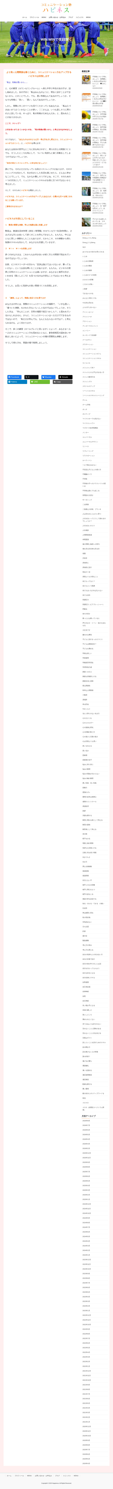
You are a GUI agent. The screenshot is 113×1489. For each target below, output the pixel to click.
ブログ (57, 1476)
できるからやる (88, 293)
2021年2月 (86, 1417)
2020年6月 (86, 1454)
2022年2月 (86, 1361)
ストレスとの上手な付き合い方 (93, 372)
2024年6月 (86, 1232)
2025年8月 (86, 1167)
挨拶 (84, 811)
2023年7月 (86, 1283)
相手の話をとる (88, 894)
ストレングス (87, 381)
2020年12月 (87, 1426)
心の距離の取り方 (89, 732)
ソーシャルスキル (89, 391)
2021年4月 (86, 1408)
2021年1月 (86, 1422)
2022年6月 (86, 1343)
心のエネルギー (88, 723)
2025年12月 (87, 1153)
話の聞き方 (86, 1047)
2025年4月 (86, 1185)
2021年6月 (86, 1399)
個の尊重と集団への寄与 (91, 544)
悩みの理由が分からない (91, 774)
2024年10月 (87, 1213)
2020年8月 (86, 1445)
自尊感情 (86, 982)
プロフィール (19, 1476)
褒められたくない (89, 1019)
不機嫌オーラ (87, 474)
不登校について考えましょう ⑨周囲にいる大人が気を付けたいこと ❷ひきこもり (99, 81)
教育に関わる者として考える (93, 820)
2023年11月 (87, 1264)
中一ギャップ (87, 500)
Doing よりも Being (89, 238)
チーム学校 (86, 405)
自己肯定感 (86, 987)
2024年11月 (87, 1209)
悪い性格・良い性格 (89, 783)
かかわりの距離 (88, 279)
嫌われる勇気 (87, 635)
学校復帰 (86, 658)
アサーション (87, 321)
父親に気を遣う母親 (89, 852)
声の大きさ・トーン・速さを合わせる (94, 624)
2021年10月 (87, 1380)
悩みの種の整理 (88, 778)
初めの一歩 (86, 572)
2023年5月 (86, 1292)
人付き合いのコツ (89, 525)
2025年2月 (86, 1195)
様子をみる (86, 838)
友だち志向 (86, 595)
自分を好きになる (89, 973)
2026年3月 (86, 1144)
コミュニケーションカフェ (92, 354)
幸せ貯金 (86, 704)
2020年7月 (86, 1449)
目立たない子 (87, 880)
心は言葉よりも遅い (89, 741)
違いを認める (87, 1070)
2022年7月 (86, 1338)
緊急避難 (86, 940)
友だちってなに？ (89, 581)
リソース (86, 446)
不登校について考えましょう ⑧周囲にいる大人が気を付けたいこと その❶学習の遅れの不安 (99, 98)
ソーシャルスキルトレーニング (93, 395)
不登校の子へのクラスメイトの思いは (94, 485)
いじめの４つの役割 (89, 275)
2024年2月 (86, 1250)
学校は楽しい (87, 653)
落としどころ (87, 1015)
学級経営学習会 (88, 662)
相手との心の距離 (89, 885)
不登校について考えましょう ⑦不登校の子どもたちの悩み (99, 114)
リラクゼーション (89, 455)
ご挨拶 (85, 289)
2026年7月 (86, 1125)
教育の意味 (86, 825)
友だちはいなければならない (93, 590)
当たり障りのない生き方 (91, 713)
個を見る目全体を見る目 (91, 549)
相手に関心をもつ (89, 889)
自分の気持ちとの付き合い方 (93, 954)
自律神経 (86, 991)
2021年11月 (87, 1375)
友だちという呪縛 (89, 586)
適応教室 (86, 1079)
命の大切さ (86, 614)
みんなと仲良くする (89, 298)
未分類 (85, 834)
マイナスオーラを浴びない (92, 419)
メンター (86, 432)
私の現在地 (86, 917)
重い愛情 (86, 1089)
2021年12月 (87, 1371)
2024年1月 (86, 1255)
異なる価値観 (87, 866)
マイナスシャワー (89, 423)
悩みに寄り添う (88, 764)
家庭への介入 (87, 672)
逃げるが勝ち (87, 1061)
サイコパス (86, 363)
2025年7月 (86, 1172)
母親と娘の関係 (88, 843)
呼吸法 (85, 609)
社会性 (85, 908)
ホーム (9, 1476)
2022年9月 (86, 1329)
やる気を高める (88, 303)
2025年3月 (86, 1190)
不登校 (85, 479)
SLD (84, 247)
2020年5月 (86, 1459)
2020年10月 (87, 1436)
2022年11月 (87, 1320)
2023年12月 (87, 1259)
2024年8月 (86, 1222)
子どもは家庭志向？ (89, 644)
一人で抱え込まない (89, 465)
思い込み (86, 750)
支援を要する (87, 815)
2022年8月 (86, 1334)
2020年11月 (87, 1431)
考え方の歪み (87, 945)
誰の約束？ (86, 1056)
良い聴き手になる (89, 1005)
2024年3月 (86, 1246)
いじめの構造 (87, 266)
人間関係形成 (87, 535)
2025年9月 (86, 1162)
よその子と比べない (89, 307)
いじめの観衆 (87, 270)
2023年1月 (86, 1310)
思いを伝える (87, 746)
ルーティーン (87, 460)
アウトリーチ (87, 317)
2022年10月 (87, 1324)
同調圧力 (86, 600)
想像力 (85, 787)
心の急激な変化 (88, 727)
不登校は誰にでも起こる (91, 490)
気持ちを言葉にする (89, 848)
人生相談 (86, 530)
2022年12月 (87, 1315)
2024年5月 (86, 1236)
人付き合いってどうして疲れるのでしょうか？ (94, 520)
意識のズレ (86, 792)
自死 (84, 996)
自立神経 (86, 1001)
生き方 (85, 862)
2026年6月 (86, 1130)
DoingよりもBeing (89, 242)
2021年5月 (86, 1403)
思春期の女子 (87, 760)
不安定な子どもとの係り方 (92, 469)
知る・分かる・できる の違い (93, 903)
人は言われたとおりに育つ (92, 514)
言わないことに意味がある (92, 1028)
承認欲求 (86, 806)
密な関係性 (86, 686)
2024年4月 (86, 1241)
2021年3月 (86, 1412)
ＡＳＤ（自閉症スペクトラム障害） (93, 1108)
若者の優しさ (87, 1010)
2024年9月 (86, 1218)
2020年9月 (86, 1440)
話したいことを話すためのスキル (94, 1042)
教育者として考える (89, 829)
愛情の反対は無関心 (89, 797)
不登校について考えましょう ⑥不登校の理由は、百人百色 (99, 127)
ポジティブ (86, 414)
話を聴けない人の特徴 (90, 1052)
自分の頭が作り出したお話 (92, 964)
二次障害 (86, 504)
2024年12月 (87, 1204)
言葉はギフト (87, 1038)
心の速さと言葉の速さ (90, 737)
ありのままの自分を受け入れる (93, 252)
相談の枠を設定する (89, 899)
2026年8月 (86, 1121)
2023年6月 (86, 1287)
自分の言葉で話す (89, 959)
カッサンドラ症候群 (89, 335)
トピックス (67, 1476)
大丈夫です (86, 630)
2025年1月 (86, 1199)
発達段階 (86, 871)
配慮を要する (87, 1084)
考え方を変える (88, 950)
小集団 (85, 695)
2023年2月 (86, 1306)
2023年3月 (86, 1301)
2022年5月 (86, 1348)
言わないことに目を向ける (92, 1033)
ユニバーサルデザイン (90, 442)
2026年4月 (86, 1139)
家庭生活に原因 (88, 681)
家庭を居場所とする (89, 676)
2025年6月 (86, 1176)
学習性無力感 (87, 667)
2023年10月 (87, 1269)
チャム (85, 400)
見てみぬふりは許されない (92, 1024)
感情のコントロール (89, 801)
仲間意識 (86, 539)
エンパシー (86, 330)
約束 (84, 931)
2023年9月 (86, 1273)
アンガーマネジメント (90, 326)
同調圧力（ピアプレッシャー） (93, 604)
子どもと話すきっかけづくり (93, 639)
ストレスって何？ (89, 368)
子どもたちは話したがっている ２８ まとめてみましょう (99, 221)
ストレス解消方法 (89, 377)
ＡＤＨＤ (86, 1103)
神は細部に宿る (88, 913)
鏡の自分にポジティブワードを (93, 1093)
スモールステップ (89, 386)
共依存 (85, 558)
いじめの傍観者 (88, 261)
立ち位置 (86, 927)
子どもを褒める (88, 648)
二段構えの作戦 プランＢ (92, 509)
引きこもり (86, 709)
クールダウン (87, 340)
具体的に (86, 563)
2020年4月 (86, 1463)
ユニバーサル (87, 437)
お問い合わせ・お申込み (43, 1476)
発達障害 (86, 876)
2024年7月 (86, 1227)
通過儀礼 (86, 1066)
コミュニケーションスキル (92, 358)
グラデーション (88, 344)
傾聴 (84, 553)
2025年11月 (87, 1158)
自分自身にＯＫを (89, 977)
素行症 (85, 936)
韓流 (84, 1098)
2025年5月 (86, 1181)
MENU (29, 1476)
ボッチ (85, 409)
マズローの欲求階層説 (90, 428)
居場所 (85, 700)
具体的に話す (87, 567)
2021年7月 (86, 1394)
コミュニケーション (89, 349)
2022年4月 (86, 1352)
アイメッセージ (88, 312)
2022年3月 (86, 1357)
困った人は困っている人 (91, 618)
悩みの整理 (86, 769)
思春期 (85, 755)
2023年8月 (86, 1278)
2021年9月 (86, 1385)
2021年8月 (86, 1389)
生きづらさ (86, 857)
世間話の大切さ (88, 495)
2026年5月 (86, 1134)
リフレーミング (88, 451)
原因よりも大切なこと (90, 576)
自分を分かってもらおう (91, 968)
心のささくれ (87, 718)
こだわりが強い (88, 284)
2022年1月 (86, 1366)
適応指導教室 (87, 1075)
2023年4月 (86, 1297)
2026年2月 (86, 1148)
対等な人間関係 (88, 690)
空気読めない (87, 922)
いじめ (85, 256)
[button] (8, 42)
